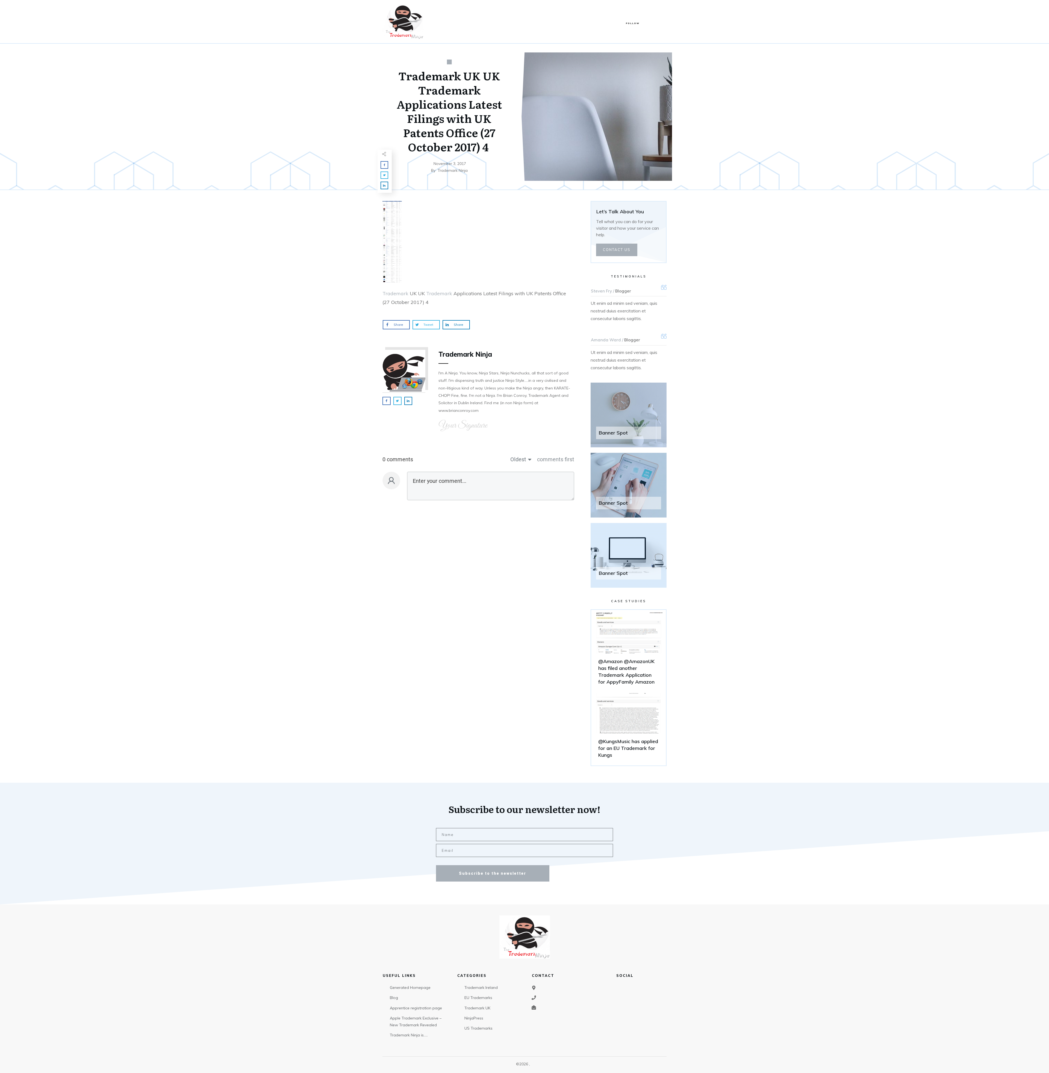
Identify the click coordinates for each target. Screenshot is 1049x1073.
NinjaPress (473, 1018)
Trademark (395, 293)
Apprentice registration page (416, 1008)
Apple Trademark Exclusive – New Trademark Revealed (415, 1021)
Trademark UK (477, 1008)
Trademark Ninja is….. (409, 1035)
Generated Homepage (410, 987)
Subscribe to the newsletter (492, 873)
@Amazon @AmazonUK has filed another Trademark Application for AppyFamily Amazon (628, 651)
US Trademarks (478, 1028)
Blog (394, 997)
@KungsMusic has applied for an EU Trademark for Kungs (628, 728)
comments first (555, 459)
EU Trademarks (478, 997)
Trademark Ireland (481, 987)
